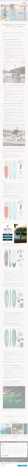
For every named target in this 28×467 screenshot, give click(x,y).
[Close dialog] (26, 224)
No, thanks (8, 241)
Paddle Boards (7, 234)
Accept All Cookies (20, 465)
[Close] (27, 463)
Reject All (25, 465)
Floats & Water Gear (7, 237)
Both (7, 239)
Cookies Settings (3, 465)
